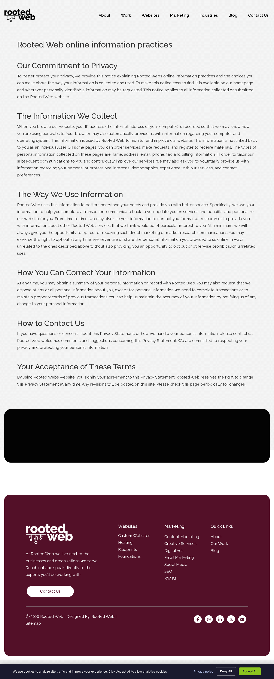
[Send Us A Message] (243, 619)
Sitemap (33, 623)
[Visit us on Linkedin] (221, 619)
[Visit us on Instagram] (210, 619)
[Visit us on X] (232, 619)
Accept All (250, 671)
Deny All (226, 671)
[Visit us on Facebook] (199, 619)
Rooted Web (103, 616)
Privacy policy (203, 671)
